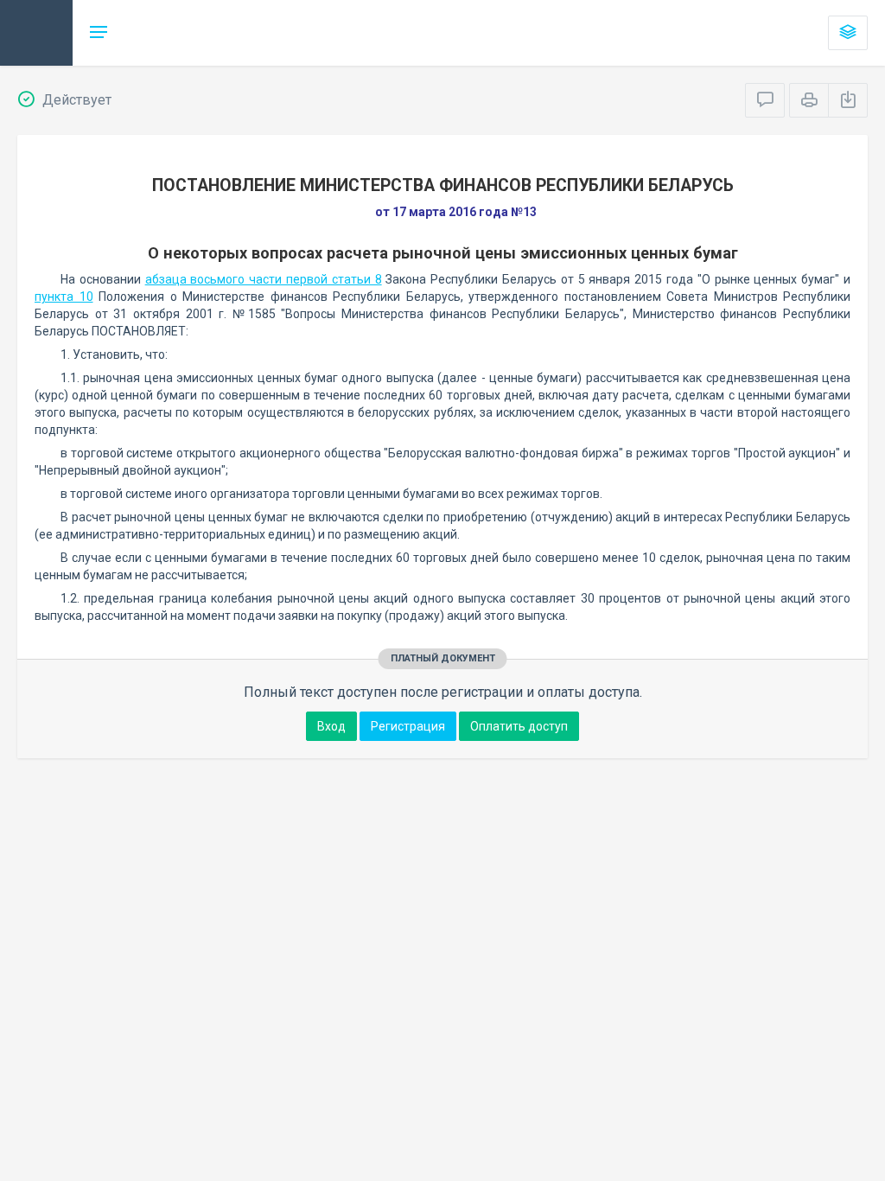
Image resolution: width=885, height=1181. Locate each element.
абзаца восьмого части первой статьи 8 (263, 279)
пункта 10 (64, 296)
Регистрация (408, 726)
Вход (331, 726)
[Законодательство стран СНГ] (36, 33)
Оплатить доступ (519, 726)
